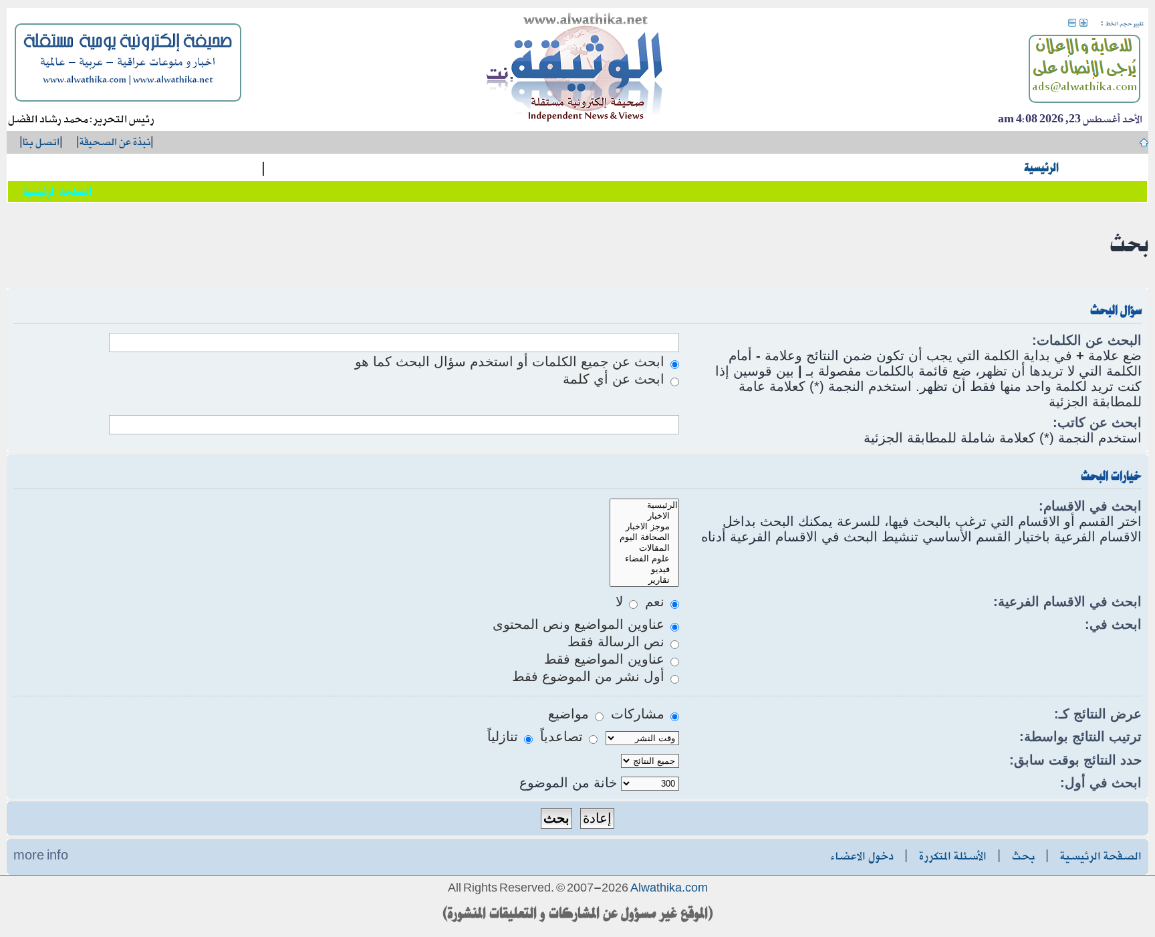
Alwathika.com (669, 889)
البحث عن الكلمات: (1087, 340)
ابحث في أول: (1101, 782)
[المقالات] (644, 548)
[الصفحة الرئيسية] (574, 69)
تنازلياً (504, 736)
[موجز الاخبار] (644, 526)
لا (621, 601)
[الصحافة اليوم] (644, 537)
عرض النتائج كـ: (1098, 713)
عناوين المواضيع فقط (606, 659)
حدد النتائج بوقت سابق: (1075, 760)
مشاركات (639, 713)
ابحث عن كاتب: (1097, 422)
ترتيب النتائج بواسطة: (1080, 736)
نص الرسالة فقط (617, 641)
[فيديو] (644, 569)
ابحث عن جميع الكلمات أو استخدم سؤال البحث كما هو (511, 361)
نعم (656, 601)
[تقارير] (644, 580)
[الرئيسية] (644, 505)
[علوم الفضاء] (644, 558)
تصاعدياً (563, 736)
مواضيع (570, 713)
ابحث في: (1113, 624)
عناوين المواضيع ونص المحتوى (580, 624)
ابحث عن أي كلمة (615, 379)
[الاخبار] (644, 516)
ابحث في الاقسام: (1090, 506)
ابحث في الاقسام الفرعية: (1067, 601)
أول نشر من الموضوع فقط (590, 676)
